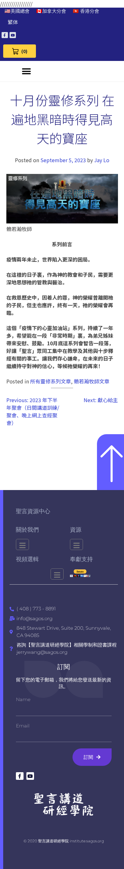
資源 (75, 529)
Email (23, 726)
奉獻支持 (81, 559)
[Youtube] (13, 35)
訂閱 (63, 667)
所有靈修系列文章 (50, 381)
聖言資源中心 (33, 511)
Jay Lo (101, 160)
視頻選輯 (27, 559)
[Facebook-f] (5, 35)
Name (23, 699)
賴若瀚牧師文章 (91, 381)
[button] (26, 71)
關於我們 (27, 529)
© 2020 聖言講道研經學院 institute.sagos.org (64, 841)
